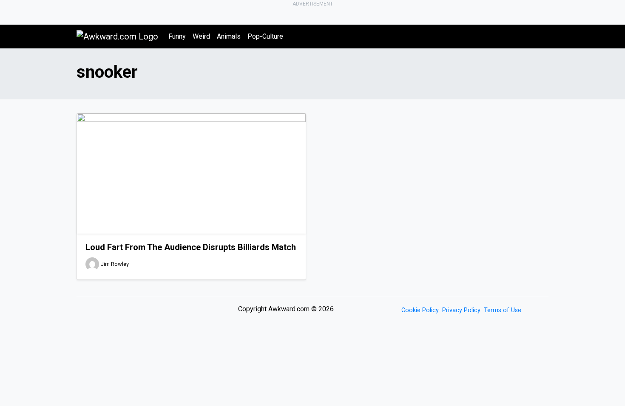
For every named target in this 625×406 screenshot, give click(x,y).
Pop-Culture (265, 36)
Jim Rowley (115, 264)
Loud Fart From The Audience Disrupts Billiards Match (190, 247)
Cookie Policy (420, 310)
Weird (201, 36)
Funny (177, 36)
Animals (229, 36)
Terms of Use (502, 310)
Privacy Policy (461, 310)
